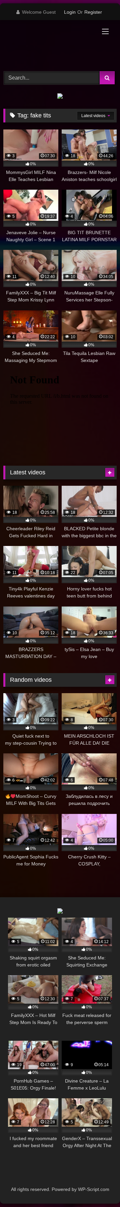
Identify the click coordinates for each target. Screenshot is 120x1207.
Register (93, 12)
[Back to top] (99, 1187)
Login (70, 12)
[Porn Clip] (49, 44)
